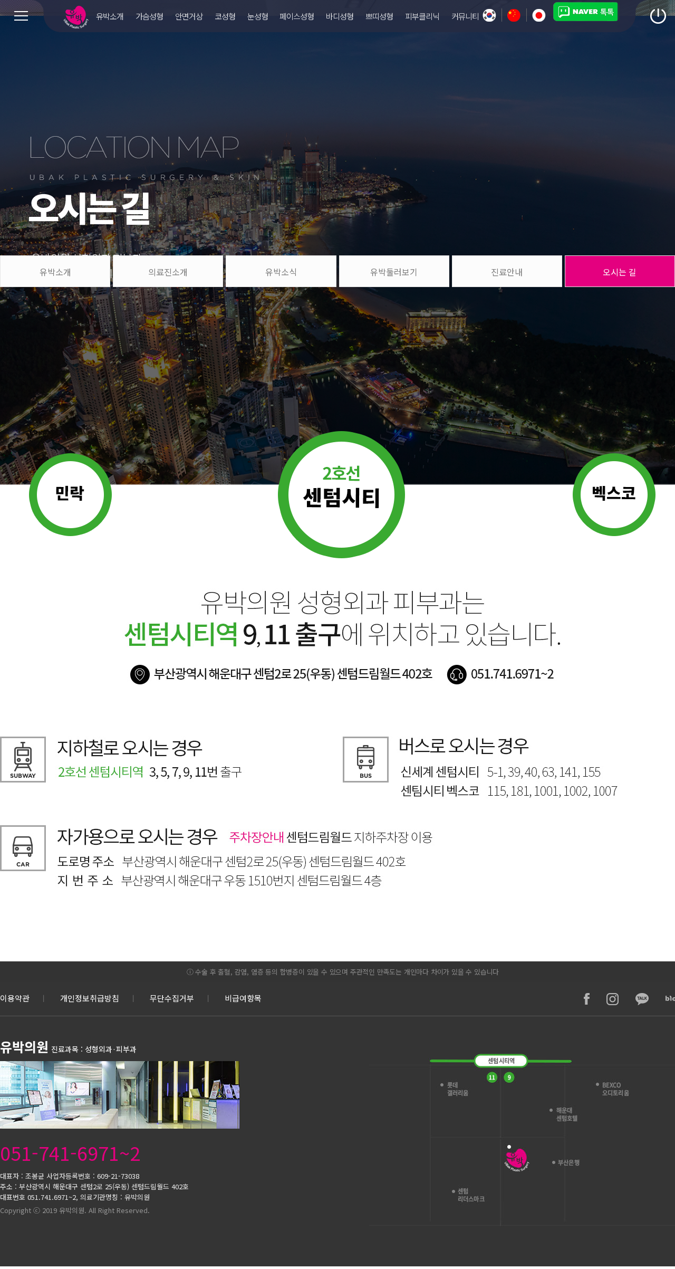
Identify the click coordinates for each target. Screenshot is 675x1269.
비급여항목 (243, 998)
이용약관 (15, 998)
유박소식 (281, 271)
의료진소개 (168, 271)
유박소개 (55, 271)
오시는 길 (620, 271)
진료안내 (507, 271)
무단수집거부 (172, 998)
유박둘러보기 (394, 271)
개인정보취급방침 (89, 998)
